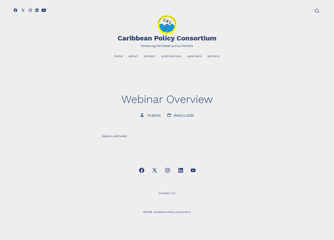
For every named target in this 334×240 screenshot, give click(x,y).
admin (156, 115)
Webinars (194, 56)
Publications (171, 56)
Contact (150, 56)
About (133, 56)
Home (118, 56)
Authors (214, 56)
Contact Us (167, 193)
